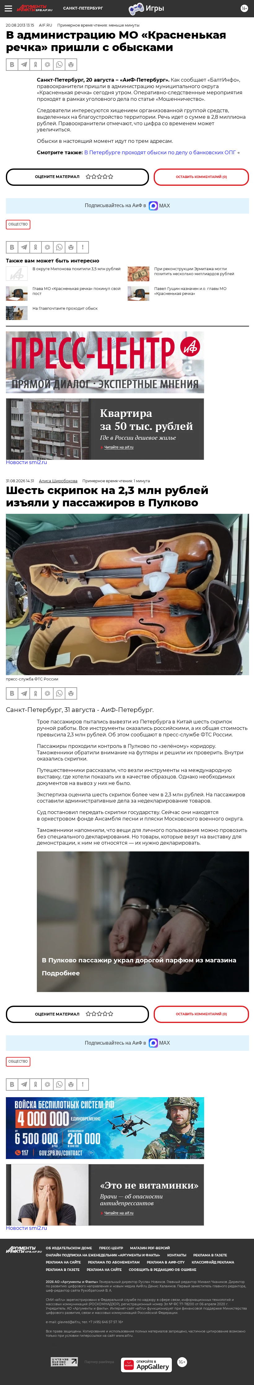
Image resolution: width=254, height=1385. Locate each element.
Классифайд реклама (213, 1262)
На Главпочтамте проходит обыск (65, 308)
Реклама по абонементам (114, 1262)
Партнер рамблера (99, 1362)
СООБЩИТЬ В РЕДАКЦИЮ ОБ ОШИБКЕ (162, 1270)
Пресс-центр (111, 1248)
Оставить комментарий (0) (201, 177)
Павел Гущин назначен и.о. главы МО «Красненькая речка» (190, 291)
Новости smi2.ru (26, 462)
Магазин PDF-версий (150, 1248)
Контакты (176, 1255)
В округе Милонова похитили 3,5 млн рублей (76, 268)
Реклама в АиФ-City (166, 1262)
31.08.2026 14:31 (20, 481)
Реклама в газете (210, 1255)
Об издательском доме (69, 1248)
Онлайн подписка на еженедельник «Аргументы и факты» (103, 1255)
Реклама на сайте (63, 1262)
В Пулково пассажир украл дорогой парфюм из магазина (139, 960)
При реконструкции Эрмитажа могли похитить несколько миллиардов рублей (194, 271)
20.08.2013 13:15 (20, 25)
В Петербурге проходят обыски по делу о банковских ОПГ (160, 153)
